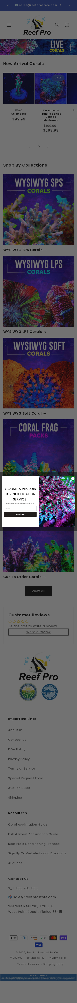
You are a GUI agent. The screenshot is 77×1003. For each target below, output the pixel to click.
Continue (20, 514)
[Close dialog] (72, 478)
